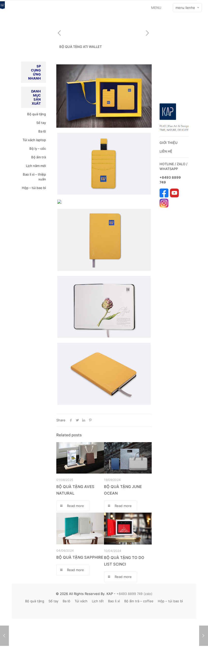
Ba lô (42, 131)
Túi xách (29, 140)
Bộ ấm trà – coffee (138, 601)
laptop (41, 140)
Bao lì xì (114, 601)
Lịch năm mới (36, 166)
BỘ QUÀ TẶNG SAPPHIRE (79, 557)
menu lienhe (185, 8)
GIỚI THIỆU (169, 143)
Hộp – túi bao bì (34, 188)
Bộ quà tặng (36, 114)
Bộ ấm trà (38, 157)
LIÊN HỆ (166, 151)
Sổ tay (41, 123)
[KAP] (2, 7)
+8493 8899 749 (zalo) (133, 594)
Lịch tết (98, 601)
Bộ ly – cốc (37, 148)
